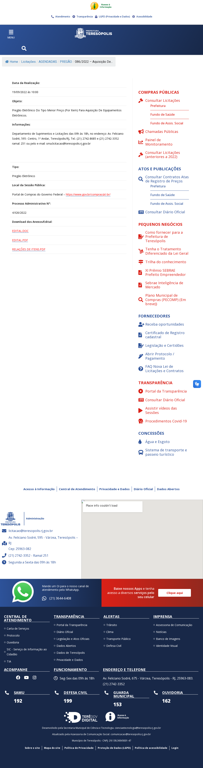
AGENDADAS (48, 62)
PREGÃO (66, 62)
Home (14, 62)
